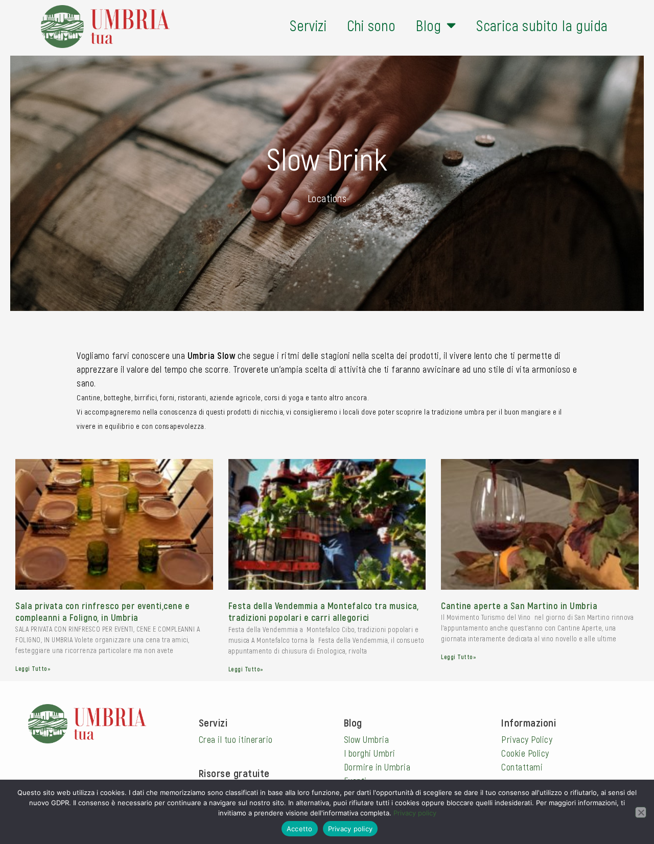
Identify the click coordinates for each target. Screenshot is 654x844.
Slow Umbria (366, 739)
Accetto (300, 829)
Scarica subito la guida (542, 25)
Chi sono (371, 25)
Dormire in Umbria (377, 767)
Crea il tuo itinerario (236, 739)
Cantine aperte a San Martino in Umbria (519, 605)
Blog (428, 25)
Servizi (308, 25)
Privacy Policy (526, 739)
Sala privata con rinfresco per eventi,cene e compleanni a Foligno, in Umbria (102, 611)
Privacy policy (414, 813)
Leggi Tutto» (33, 668)
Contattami (522, 767)
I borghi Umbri (369, 753)
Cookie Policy (525, 753)
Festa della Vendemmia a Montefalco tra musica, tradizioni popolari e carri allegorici (323, 611)
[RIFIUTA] (640, 812)
